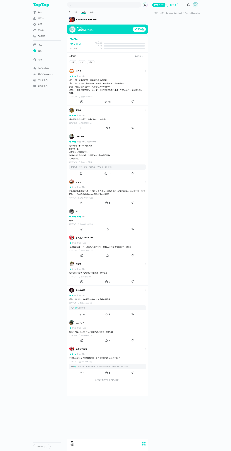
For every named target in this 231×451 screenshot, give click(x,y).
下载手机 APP (159, 5)
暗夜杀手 (74, 167)
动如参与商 (80, 290)
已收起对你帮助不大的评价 (106, 380)
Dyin (72, 308)
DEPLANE (80, 136)
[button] (195, 5)
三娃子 (78, 71)
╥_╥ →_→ (80, 322)
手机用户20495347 (84, 237)
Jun (72, 366)
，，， (78, 182)
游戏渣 (78, 264)
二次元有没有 (81, 349)
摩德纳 (78, 110)
